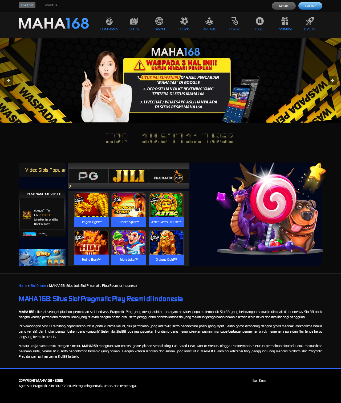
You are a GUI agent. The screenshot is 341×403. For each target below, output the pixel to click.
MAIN (91, 210)
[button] (8, 80)
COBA (91, 198)
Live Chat (27, 5)
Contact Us (50, 5)
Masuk (284, 6)
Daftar (310, 6)
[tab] (88, 176)
